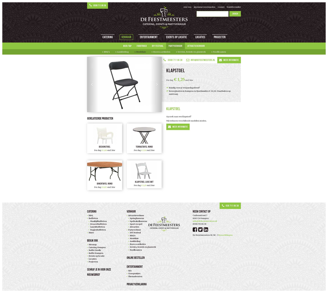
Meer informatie (231, 60)
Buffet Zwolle (95, 250)
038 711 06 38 (232, 205)
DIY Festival (157, 45)
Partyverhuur (175, 45)
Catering (107, 37)
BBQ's (107, 52)
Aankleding (123, 52)
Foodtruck (142, 45)
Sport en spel (136, 224)
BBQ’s (132, 235)
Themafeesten (135, 276)
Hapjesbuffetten (98, 230)
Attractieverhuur (196, 45)
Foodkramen (219, 52)
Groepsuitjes (134, 273)
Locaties (200, 37)
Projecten (220, 37)
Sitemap (93, 244)
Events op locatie (176, 37)
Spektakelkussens (138, 221)
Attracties (134, 227)
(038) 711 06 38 (99, 5)
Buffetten (93, 218)
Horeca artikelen (161, 52)
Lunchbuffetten (97, 227)
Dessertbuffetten (98, 224)
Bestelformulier (234, 7)
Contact (221, 7)
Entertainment (149, 37)
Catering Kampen (97, 247)
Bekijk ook (92, 240)
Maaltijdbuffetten (98, 221)
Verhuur (126, 37)
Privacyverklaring (137, 284)
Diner (91, 233)
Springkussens (137, 218)
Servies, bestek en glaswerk (192, 52)
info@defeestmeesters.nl (203, 60)
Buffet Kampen (96, 253)
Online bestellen (136, 257)
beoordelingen (226, 235)
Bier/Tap (127, 45)
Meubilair (141, 52)
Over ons (187, 7)
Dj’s (130, 271)
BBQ (91, 215)
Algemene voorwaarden (204, 7)
